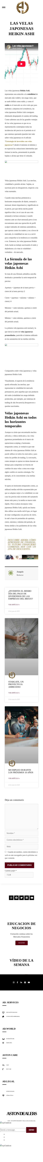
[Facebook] (16, 898)
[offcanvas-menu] (3, 7)
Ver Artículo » (14, 605)
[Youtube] (32, 898)
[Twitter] (21, 898)
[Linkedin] (26, 898)
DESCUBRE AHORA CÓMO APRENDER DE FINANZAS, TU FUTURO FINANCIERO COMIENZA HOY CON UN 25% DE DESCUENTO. (22, 544)
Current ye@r (11, 871)
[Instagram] (11, 898)
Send (31, 1130)
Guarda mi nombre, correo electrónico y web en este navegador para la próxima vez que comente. (21, 855)
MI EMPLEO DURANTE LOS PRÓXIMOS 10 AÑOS (20, 771)
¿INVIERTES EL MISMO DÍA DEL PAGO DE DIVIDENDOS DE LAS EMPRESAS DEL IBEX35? (20, 595)
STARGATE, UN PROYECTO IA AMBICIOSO (16, 684)
